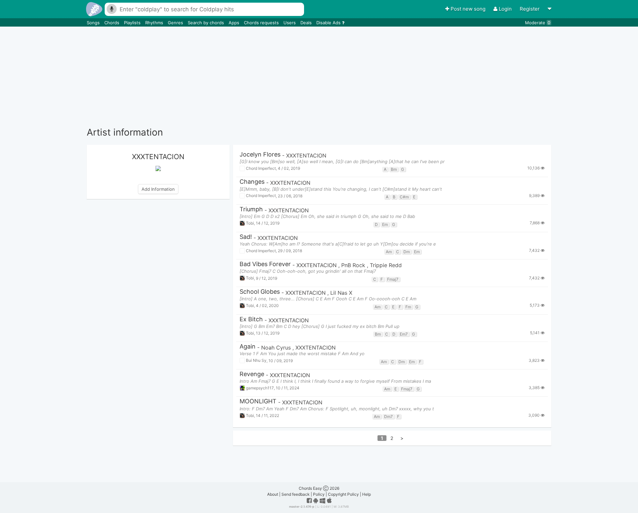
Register (530, 9)
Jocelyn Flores (260, 155)
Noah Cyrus (276, 347)
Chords (112, 22)
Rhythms (154, 22)
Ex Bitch (251, 319)
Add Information (158, 189)
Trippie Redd (386, 265)
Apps (235, 22)
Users (290, 22)
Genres (176, 22)
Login (505, 9)
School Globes (260, 292)
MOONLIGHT (258, 401)
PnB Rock (354, 265)
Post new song (468, 9)
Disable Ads (329, 22)
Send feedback (295, 494)
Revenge (252, 374)
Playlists (133, 22)
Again (248, 347)
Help (366, 494)
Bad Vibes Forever (265, 264)
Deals (306, 22)
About (272, 494)
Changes (252, 182)
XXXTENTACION (306, 155)
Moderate (537, 22)
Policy (319, 494)
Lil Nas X (341, 292)
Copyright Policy (343, 494)
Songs (94, 22)
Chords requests (262, 22)
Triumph (251, 209)
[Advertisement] (319, 76)
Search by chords (206, 22)
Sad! (246, 237)
